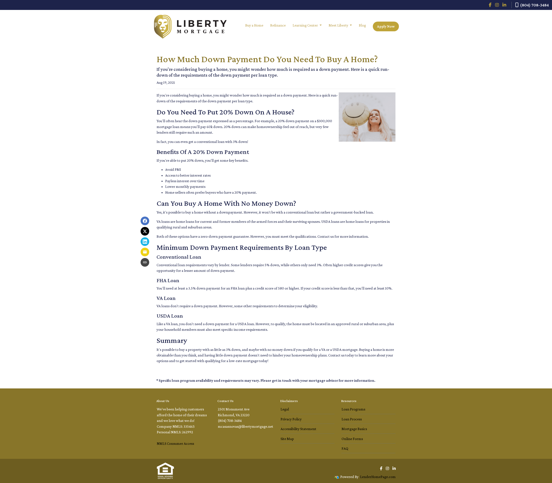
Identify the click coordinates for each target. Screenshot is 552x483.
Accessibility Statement (298, 429)
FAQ (345, 448)
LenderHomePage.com (378, 477)
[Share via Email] (145, 252)
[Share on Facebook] (145, 221)
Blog (362, 25)
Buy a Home (254, 25)
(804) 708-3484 (534, 5)
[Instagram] (497, 5)
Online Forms (352, 439)
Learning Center (305, 25)
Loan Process (352, 419)
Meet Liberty (339, 25)
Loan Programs (353, 409)
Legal (285, 409)
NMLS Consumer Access (175, 443)
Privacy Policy (291, 419)
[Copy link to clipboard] (145, 262)
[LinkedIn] (504, 5)
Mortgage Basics (354, 429)
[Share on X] (145, 231)
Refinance (278, 25)
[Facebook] (490, 5)
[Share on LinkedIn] (145, 241)
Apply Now (386, 26)
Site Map (287, 439)
